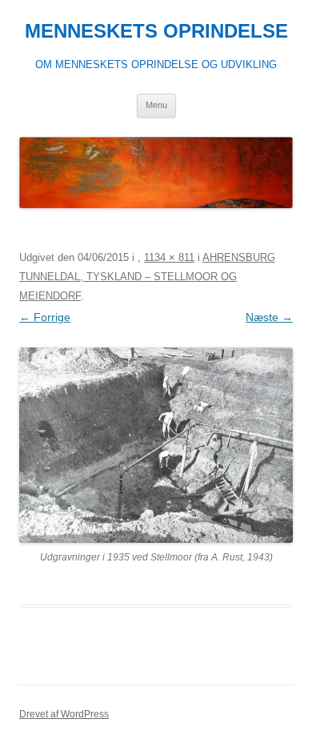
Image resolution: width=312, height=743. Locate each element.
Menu (156, 105)
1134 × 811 (169, 257)
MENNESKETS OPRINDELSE (156, 31)
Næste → (269, 317)
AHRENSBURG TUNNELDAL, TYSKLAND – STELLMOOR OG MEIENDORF (147, 276)
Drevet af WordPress (64, 714)
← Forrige (44, 317)
